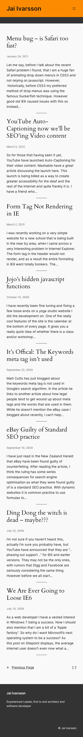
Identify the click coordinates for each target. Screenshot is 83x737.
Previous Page (20, 667)
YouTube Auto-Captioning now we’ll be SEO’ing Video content (38, 129)
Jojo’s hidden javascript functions (35, 283)
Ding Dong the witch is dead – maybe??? (37, 516)
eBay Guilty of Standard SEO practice (37, 433)
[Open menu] (74, 8)
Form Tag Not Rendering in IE (39, 210)
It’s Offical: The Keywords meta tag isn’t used (40, 356)
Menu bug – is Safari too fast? (37, 42)
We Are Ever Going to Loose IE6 (35, 594)
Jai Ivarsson (24, 8)
